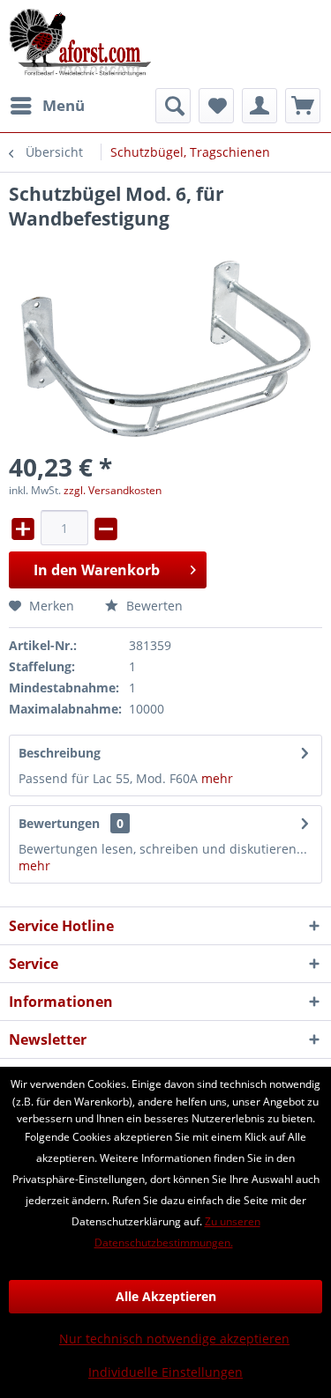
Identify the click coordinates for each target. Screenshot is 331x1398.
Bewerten (153, 605)
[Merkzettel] (216, 105)
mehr (217, 778)
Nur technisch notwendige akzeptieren (174, 1338)
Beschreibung (60, 752)
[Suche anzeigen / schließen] (173, 105)
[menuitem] (47, 105)
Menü (63, 105)
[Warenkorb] (302, 105)
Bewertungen (59, 823)
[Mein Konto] (259, 105)
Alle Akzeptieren (166, 1296)
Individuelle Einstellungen (165, 1372)
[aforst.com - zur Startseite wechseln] (80, 44)
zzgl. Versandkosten (113, 490)
